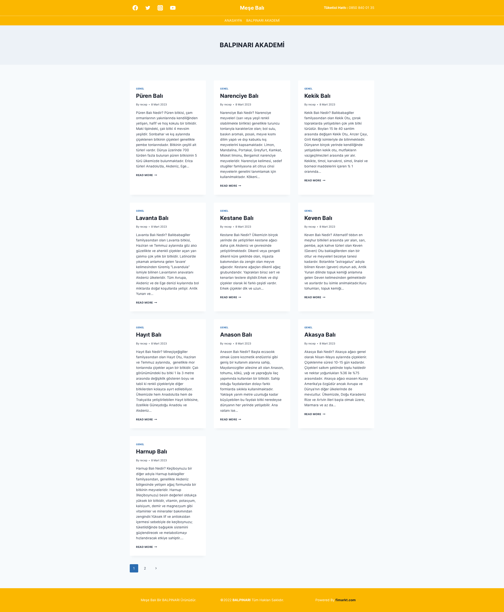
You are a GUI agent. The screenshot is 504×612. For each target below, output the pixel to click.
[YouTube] (172, 7)
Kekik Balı (317, 95)
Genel (140, 88)
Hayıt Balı (148, 334)
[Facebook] (135, 7)
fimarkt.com (345, 600)
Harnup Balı (151, 451)
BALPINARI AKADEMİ (263, 20)
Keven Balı (318, 218)
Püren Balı (149, 95)
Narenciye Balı (239, 95)
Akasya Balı (320, 334)
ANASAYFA (233, 20)
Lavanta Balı (152, 218)
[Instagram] (160, 7)
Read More (146, 175)
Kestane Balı (237, 218)
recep (143, 104)
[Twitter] (147, 7)
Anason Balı (236, 334)
